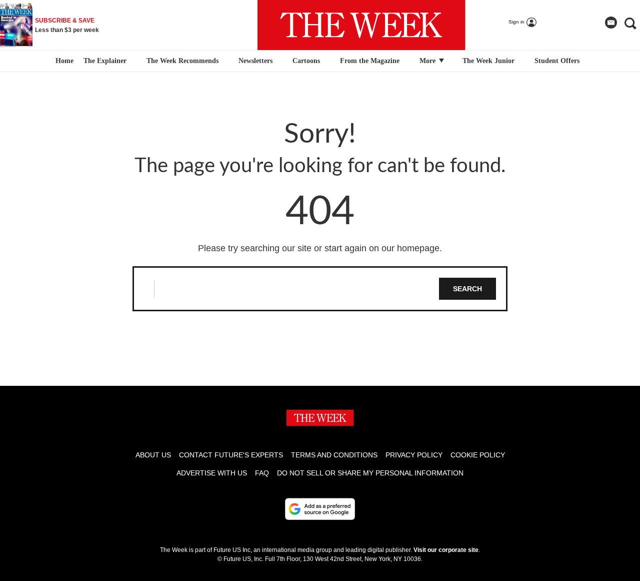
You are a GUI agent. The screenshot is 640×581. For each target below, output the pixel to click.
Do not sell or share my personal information (370, 473)
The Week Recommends (182, 61)
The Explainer (105, 61)
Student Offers (557, 61)
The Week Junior (488, 61)
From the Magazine (370, 61)
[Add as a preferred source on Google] (320, 509)
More (429, 61)
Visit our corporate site (446, 549)
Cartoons (306, 61)
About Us (153, 455)
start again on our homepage (382, 248)
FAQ (262, 473)
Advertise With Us (211, 473)
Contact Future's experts (231, 455)
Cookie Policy (477, 455)
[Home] (63, 61)
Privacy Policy (414, 455)
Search (467, 289)
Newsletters (255, 61)
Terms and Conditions (334, 455)
